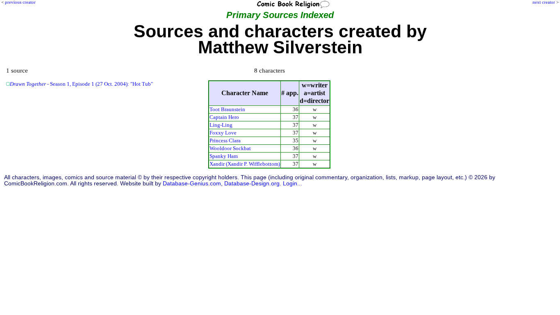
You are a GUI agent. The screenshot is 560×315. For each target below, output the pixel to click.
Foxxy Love (223, 133)
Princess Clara (225, 140)
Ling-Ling (220, 125)
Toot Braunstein (227, 109)
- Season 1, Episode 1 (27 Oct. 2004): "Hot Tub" (81, 84)
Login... (292, 183)
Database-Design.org (252, 183)
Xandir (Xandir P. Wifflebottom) (244, 164)
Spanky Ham (223, 156)
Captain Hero (224, 117)
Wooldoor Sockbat (230, 148)
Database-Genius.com (192, 183)
